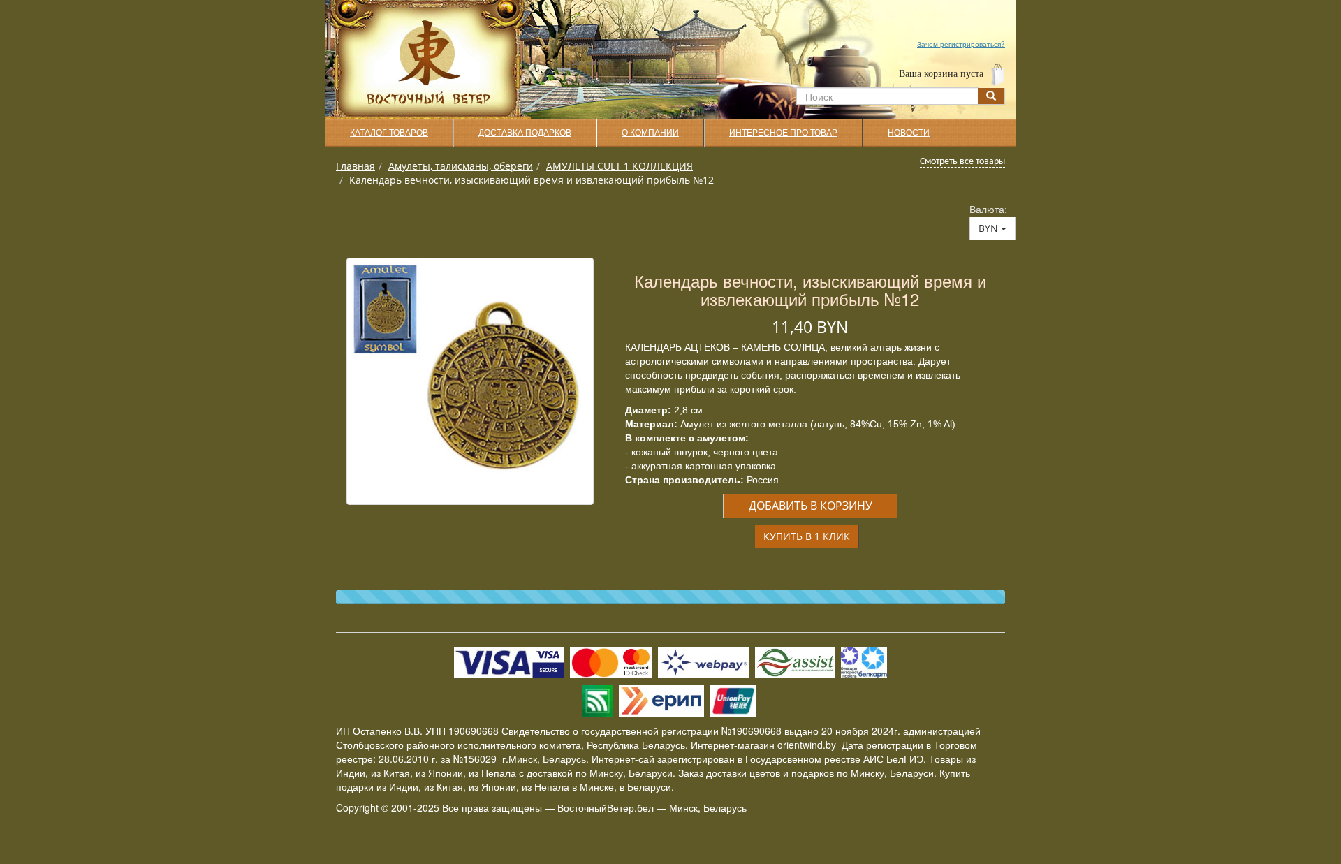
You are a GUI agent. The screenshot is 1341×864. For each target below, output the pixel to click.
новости (909, 133)
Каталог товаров (389, 133)
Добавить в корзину (810, 505)
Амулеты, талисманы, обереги (460, 166)
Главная (355, 166)
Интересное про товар (783, 133)
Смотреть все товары (962, 161)
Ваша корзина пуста (941, 73)
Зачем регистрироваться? (961, 44)
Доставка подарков (524, 133)
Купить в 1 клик (806, 536)
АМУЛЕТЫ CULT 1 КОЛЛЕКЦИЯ (619, 166)
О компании (650, 133)
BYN (990, 228)
